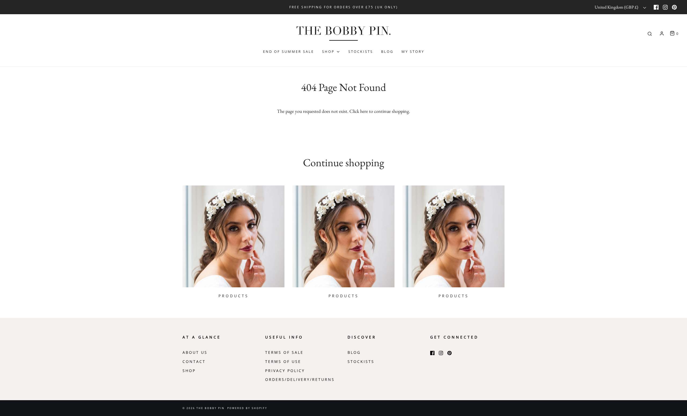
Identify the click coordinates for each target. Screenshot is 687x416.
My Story (412, 51)
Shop (189, 370)
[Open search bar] (650, 34)
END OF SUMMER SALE (288, 51)
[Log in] (662, 33)
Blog (387, 51)
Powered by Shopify (247, 408)
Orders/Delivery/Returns (300, 379)
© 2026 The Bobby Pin (204, 408)
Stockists (360, 51)
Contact (194, 361)
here (364, 111)
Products (233, 296)
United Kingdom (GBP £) (617, 7)
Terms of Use (283, 361)
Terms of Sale (284, 352)
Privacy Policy (285, 370)
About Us (194, 352)
